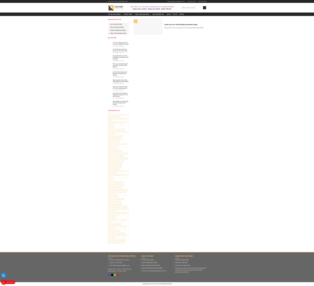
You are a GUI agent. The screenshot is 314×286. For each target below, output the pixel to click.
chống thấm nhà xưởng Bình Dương (116, 129)
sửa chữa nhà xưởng (113, 196)
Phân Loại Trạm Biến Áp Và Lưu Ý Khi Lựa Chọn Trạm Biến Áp (120, 65)
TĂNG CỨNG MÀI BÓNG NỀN (118, 33)
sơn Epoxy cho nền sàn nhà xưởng (116, 184)
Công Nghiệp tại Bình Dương (114, 136)
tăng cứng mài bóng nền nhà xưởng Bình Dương (117, 220)
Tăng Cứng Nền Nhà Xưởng (114, 224)
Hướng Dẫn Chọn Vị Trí (113, 141)
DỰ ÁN (169, 14)
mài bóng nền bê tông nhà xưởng (115, 161)
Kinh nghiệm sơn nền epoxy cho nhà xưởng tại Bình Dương (120, 103)
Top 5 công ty (124, 207)
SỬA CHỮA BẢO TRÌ (158, 14)
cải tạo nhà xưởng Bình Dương (115, 139)
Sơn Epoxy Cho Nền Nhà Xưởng (115, 182)
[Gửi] (204, 7)
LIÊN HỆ (181, 14)
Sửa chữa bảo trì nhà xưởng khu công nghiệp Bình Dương (116, 193)
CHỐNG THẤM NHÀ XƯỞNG (118, 30)
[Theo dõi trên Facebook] (109, 275)
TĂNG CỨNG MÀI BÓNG (142, 14)
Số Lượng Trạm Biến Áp (122, 190)
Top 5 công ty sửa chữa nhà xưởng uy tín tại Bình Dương (117, 210)
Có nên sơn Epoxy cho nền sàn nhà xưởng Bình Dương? (121, 43)
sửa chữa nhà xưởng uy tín (114, 201)
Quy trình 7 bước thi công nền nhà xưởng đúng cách (120, 87)
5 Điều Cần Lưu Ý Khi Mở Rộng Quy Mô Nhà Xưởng (118, 119)
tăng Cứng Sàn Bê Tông (113, 231)
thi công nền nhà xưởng (113, 207)
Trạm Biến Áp (111, 217)
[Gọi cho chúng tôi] (115, 275)
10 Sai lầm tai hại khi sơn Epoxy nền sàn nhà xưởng (120, 49)
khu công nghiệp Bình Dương (115, 151)
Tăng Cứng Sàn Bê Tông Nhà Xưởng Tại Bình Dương (117, 236)
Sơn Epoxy (110, 179)
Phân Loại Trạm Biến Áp (113, 169)
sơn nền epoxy (111, 190)
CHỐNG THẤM (128, 14)
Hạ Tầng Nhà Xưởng (113, 148)
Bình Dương (111, 127)
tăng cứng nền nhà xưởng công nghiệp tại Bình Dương (120, 80)
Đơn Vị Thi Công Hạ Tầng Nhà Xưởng (116, 240)
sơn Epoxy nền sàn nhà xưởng (115, 187)
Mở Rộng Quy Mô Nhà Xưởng (115, 163)
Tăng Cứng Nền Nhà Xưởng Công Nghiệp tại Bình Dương (117, 227)
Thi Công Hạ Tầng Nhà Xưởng (115, 204)
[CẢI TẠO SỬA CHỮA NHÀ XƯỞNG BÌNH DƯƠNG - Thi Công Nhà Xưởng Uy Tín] (115, 8)
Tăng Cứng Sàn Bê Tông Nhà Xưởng (116, 233)
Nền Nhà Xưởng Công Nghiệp (115, 166)
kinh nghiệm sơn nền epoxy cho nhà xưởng (118, 153)
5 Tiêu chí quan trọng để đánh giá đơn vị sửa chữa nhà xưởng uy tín (117, 115)
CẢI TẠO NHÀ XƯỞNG (114, 14)
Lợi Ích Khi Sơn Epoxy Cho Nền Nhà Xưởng (117, 158)
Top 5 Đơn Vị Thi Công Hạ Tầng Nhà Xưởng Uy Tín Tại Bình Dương (120, 94)
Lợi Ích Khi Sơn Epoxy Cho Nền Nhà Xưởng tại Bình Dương (120, 73)
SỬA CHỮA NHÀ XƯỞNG (117, 27)
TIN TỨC (175, 14)
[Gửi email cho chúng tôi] (112, 275)
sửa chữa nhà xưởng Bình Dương (115, 199)
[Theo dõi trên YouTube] (117, 275)
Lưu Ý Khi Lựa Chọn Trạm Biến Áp (116, 156)
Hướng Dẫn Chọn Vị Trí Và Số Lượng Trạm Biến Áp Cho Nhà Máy (120, 57)
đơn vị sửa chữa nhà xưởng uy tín (115, 242)
